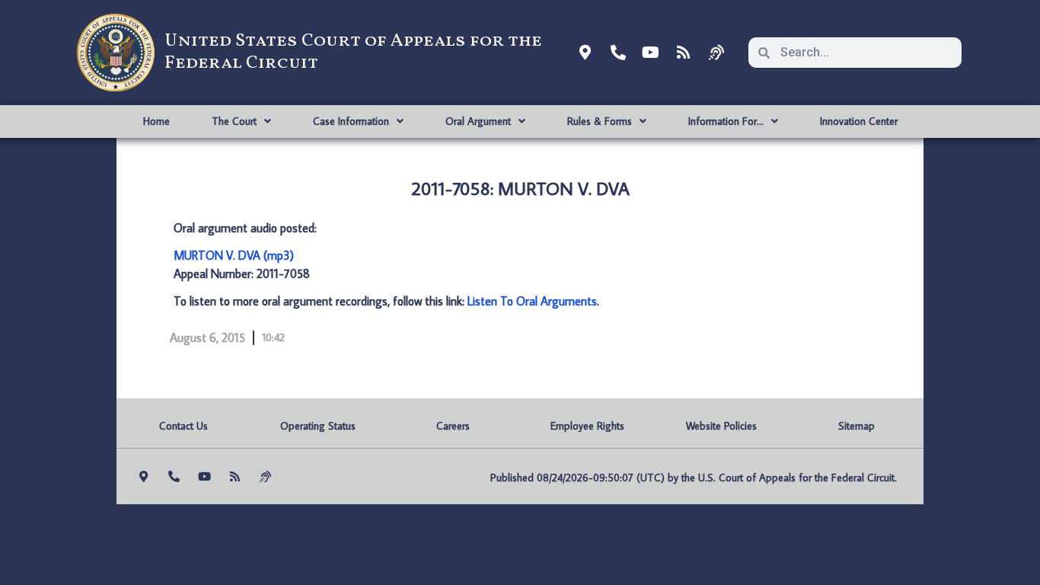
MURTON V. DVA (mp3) (234, 255)
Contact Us (183, 426)
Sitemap (856, 426)
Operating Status (318, 426)
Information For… (726, 121)
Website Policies (721, 426)
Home (156, 121)
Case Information (351, 121)
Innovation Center (859, 121)
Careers (453, 426)
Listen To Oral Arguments (532, 300)
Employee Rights (587, 426)
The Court (234, 121)
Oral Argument (478, 121)
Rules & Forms (599, 121)
